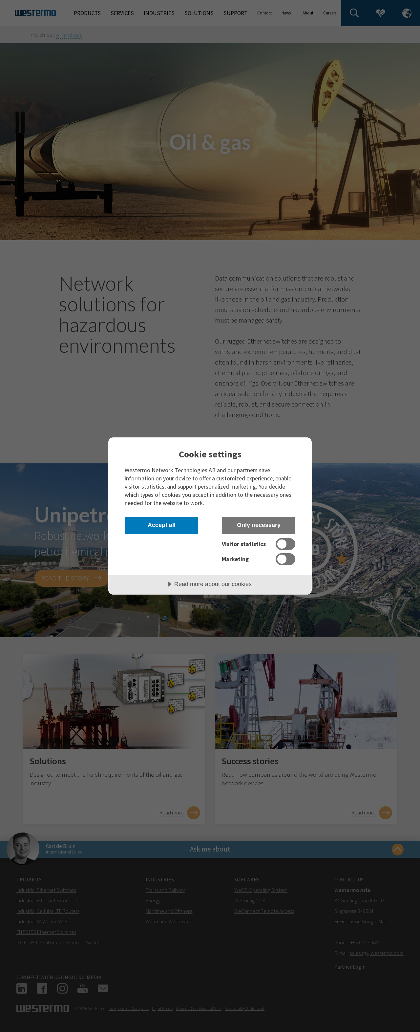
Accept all (162, 525)
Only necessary (259, 525)
